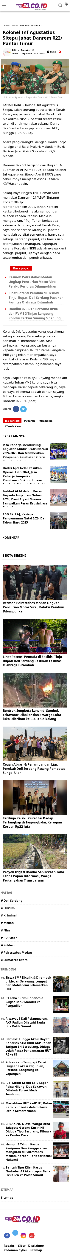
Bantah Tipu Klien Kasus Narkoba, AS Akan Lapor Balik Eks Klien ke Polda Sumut (28, 1171)
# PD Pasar (9, 938)
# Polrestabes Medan (16, 953)
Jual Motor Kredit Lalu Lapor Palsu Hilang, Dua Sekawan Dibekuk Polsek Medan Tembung (27, 1088)
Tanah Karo (36, 25)
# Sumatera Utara (14, 960)
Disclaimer (36, 1246)
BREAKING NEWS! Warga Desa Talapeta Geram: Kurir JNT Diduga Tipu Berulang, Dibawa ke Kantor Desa (28, 1129)
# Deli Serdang (11, 901)
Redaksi (9, 1246)
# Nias (5, 930)
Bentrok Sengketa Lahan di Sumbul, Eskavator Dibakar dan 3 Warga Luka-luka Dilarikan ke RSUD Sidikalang (32, 714)
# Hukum (8, 908)
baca (52, 51)
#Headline (45, 421)
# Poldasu (8, 945)
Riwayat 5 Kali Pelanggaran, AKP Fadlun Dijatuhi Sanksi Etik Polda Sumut (27, 1022)
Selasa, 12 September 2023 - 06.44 (28, 53)
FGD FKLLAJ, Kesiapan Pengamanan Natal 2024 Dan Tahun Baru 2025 (24, 518)
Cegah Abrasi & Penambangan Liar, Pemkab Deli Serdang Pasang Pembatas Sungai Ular (34, 768)
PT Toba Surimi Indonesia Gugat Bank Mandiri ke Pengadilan (24, 1002)
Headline (24, 25)
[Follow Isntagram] (23, 1235)
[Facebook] (16, 409)
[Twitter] (23, 409)
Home (6, 25)
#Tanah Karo (13, 426)
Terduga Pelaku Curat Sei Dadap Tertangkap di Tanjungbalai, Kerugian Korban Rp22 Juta (32, 822)
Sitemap (7, 1198)
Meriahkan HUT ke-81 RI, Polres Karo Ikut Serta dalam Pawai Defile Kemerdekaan (29, 1107)
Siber (22, 1246)
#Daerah (29, 421)
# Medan (7, 923)
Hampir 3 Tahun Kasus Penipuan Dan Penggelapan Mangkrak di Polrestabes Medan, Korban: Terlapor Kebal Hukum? (29, 1152)
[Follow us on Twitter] (15, 1233)
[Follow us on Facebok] (7, 1235)
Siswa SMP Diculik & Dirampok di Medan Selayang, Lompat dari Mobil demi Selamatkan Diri (28, 983)
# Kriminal (9, 915)
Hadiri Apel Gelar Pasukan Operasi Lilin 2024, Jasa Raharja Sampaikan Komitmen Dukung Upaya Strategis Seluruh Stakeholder (25, 476)
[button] (66, 2)
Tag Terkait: (12, 421)
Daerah (14, 25)
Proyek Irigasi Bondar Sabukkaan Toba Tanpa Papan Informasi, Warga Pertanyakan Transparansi (33, 876)
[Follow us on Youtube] (31, 1235)
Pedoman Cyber (15, 1250)
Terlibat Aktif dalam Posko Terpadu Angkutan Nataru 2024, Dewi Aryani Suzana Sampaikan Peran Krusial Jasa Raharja (25, 499)
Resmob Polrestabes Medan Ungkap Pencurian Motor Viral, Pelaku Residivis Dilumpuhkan (33, 281)
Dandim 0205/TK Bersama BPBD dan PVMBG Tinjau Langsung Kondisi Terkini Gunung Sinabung (35, 313)
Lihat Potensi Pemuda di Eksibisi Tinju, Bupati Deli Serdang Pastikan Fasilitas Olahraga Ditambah (36, 297)
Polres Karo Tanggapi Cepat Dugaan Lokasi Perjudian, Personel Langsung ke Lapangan (26, 1068)
